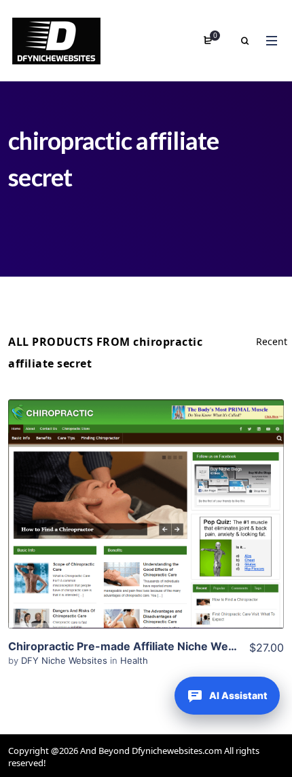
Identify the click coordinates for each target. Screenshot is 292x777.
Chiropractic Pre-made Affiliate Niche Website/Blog (145, 646)
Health (134, 660)
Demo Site (146, 534)
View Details (146, 493)
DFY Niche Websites (65, 660)
